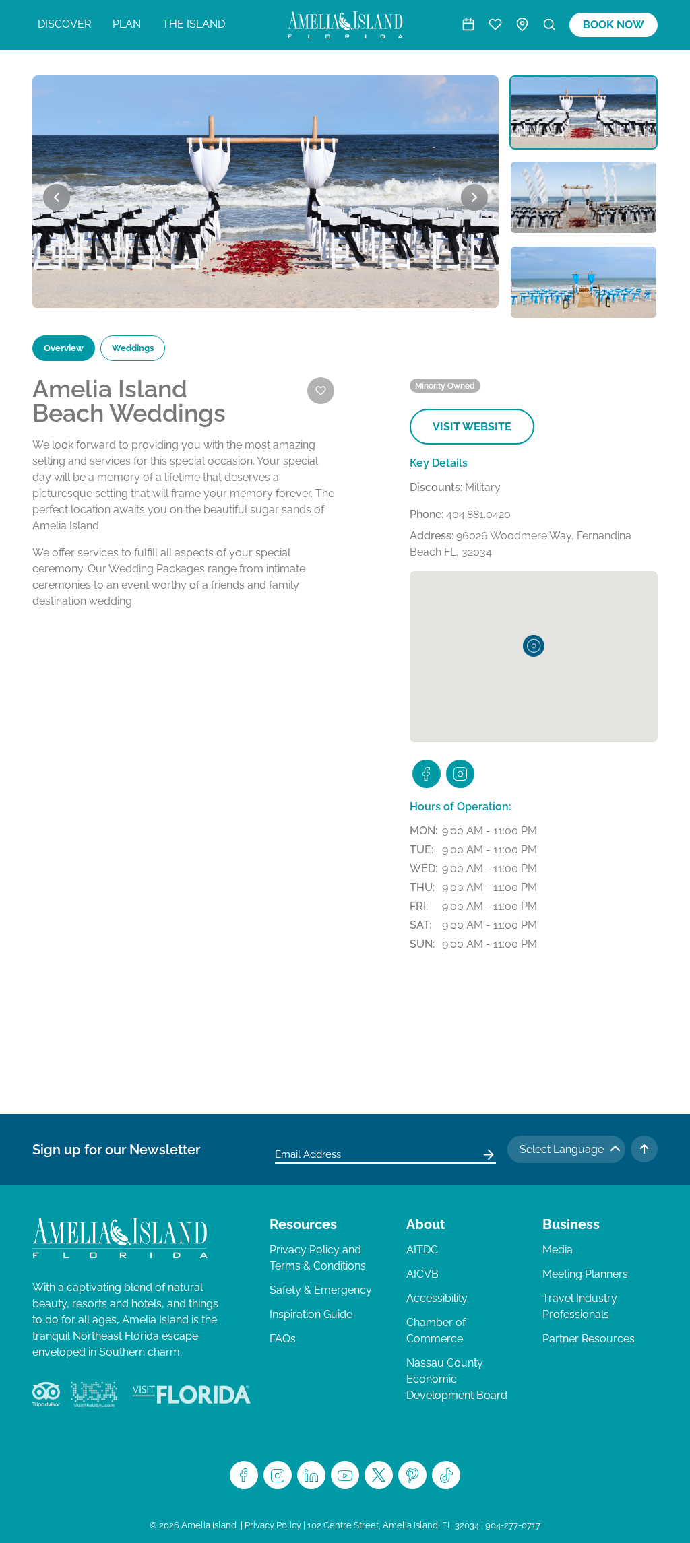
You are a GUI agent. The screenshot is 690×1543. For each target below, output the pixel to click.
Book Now (613, 24)
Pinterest (412, 1475)
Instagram (277, 1475)
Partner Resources (588, 1338)
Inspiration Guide (311, 1314)
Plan (127, 24)
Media (557, 1249)
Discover (64, 24)
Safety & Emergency (321, 1290)
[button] (534, 646)
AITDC (422, 1249)
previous (56, 197)
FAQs (283, 1338)
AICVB (422, 1274)
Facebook (244, 1475)
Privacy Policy (273, 1525)
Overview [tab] (64, 348)
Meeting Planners (585, 1274)
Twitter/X (379, 1475)
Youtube (345, 1475)
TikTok (446, 1475)
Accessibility (437, 1298)
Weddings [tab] (133, 348)
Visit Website (472, 426)
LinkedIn (311, 1475)
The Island (193, 24)
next (474, 197)
